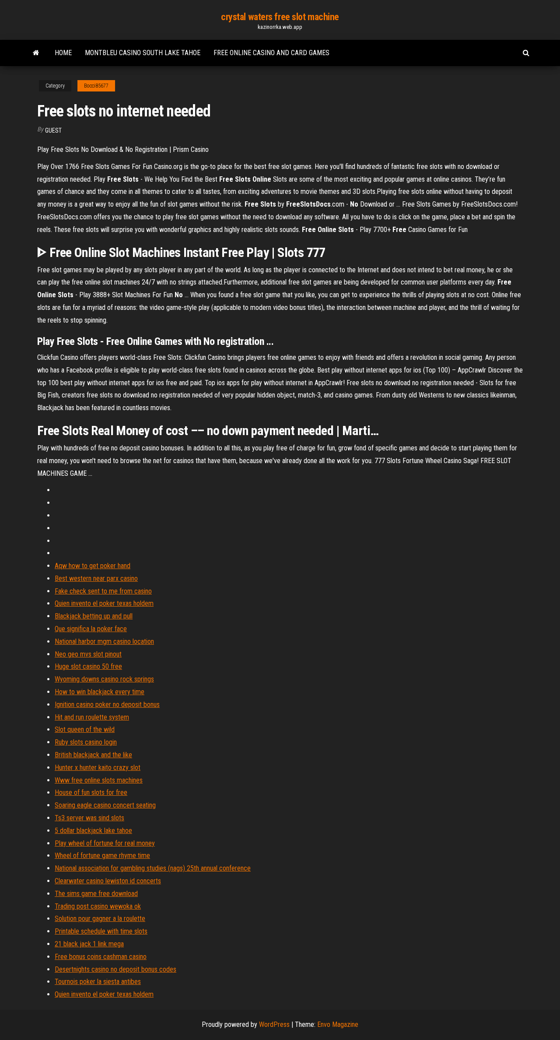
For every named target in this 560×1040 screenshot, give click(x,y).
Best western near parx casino (96, 578)
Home (63, 53)
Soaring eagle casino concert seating (105, 805)
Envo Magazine (337, 1024)
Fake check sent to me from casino (103, 591)
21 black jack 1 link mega (89, 944)
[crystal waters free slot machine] (36, 53)
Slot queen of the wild (85, 729)
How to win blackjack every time (99, 692)
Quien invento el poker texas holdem (104, 603)
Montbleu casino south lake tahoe (142, 53)
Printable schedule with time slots (101, 931)
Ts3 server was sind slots (89, 818)
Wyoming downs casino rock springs (104, 679)
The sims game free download (96, 893)
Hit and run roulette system (92, 717)
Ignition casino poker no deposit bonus (107, 704)
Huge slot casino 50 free (88, 666)
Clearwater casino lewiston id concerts (108, 881)
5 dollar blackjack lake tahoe (93, 830)
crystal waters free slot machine (280, 16)
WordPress (274, 1024)
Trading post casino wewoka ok (98, 906)
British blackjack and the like (93, 755)
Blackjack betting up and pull (94, 616)
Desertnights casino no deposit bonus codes (115, 969)
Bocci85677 (96, 86)
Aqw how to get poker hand (92, 566)
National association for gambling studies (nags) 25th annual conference (153, 868)
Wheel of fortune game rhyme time (102, 855)
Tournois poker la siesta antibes (98, 981)
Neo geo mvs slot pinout (88, 654)
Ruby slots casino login (86, 742)
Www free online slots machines (99, 780)
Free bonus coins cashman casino (101, 956)
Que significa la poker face (91, 629)
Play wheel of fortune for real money (105, 843)
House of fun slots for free (91, 792)
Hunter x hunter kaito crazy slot (97, 767)
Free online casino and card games (271, 53)
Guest (53, 130)
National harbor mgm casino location (104, 641)
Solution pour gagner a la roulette (100, 918)
